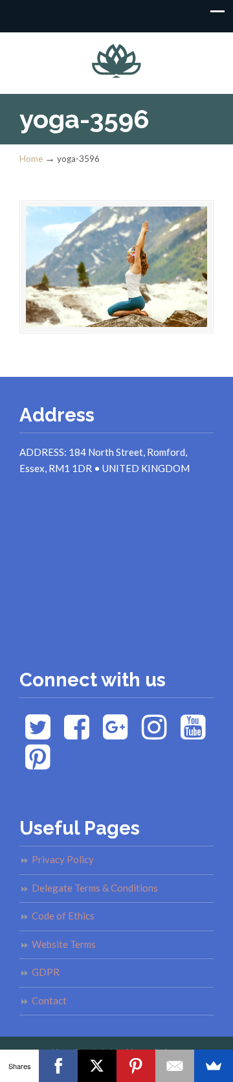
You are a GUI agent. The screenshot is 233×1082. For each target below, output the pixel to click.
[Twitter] (37, 733)
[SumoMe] (213, 1066)
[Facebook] (76, 733)
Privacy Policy (63, 859)
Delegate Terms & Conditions (95, 888)
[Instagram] (154, 733)
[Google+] (115, 733)
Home (31, 158)
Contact (49, 1000)
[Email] (174, 1066)
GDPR (46, 972)
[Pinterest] (37, 763)
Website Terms (64, 944)
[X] (97, 1066)
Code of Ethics (63, 915)
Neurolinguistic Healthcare (116, 57)
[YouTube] (193, 733)
